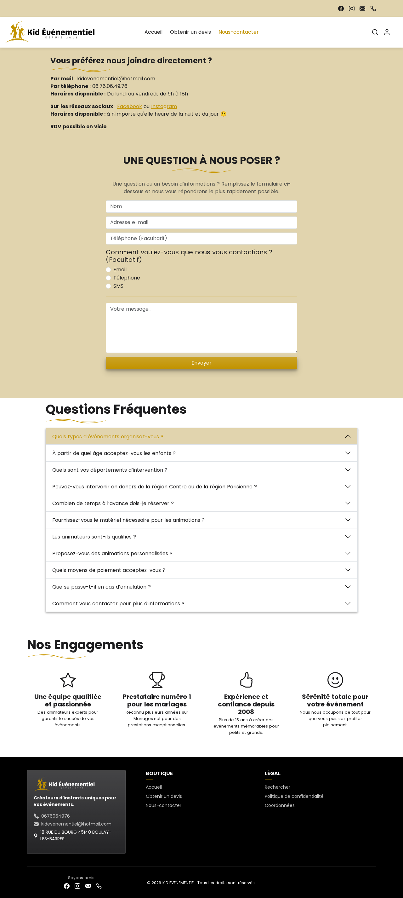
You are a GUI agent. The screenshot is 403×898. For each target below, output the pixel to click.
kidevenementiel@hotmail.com (76, 824)
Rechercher (277, 787)
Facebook (129, 106)
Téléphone (126, 277)
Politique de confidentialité (294, 796)
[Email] (362, 8)
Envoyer (201, 362)
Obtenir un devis (190, 32)
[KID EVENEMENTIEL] (51, 31)
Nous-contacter (239, 32)
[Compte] (387, 32)
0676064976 (55, 816)
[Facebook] (341, 8)
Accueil (153, 32)
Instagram (164, 106)
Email (120, 269)
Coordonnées (280, 805)
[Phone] (373, 8)
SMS (118, 286)
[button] (375, 32)
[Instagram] (351, 8)
